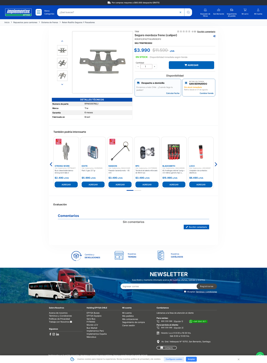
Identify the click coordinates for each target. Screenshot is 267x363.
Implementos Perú (95, 331)
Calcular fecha (172, 93)
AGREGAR (192, 65)
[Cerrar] (238, 359)
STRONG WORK (62, 166)
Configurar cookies (174, 359)
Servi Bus (91, 319)
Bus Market (92, 328)
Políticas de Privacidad (59, 319)
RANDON (112, 166)
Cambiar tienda (206, 93)
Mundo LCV (92, 325)
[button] (161, 57)
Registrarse (206, 286)
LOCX (192, 166)
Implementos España (97, 334)
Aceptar (191, 359)
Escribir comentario (206, 31)
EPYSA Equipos (94, 316)
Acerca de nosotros (58, 313)
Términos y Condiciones (60, 316)
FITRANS (91, 322)
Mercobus (91, 337)
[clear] (180, 12)
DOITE (85, 166)
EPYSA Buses (93, 313)
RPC (137, 166)
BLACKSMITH (168, 166)
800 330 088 (166, 321)
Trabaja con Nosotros (59, 322)
